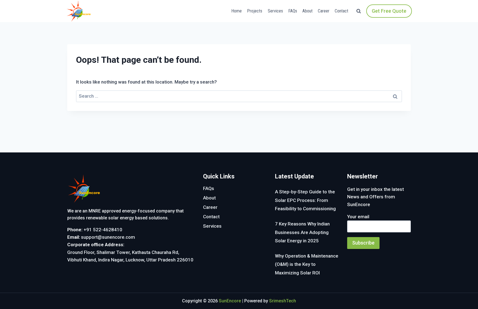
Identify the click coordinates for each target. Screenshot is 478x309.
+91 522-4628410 (103, 229)
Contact (341, 11)
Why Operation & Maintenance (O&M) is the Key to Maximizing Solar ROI (306, 264)
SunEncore (230, 300)
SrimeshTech (282, 300)
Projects (254, 11)
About (307, 11)
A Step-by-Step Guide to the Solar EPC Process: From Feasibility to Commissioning (305, 200)
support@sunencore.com (108, 237)
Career (323, 11)
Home (236, 11)
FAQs (292, 11)
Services (275, 11)
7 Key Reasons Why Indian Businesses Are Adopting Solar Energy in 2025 (302, 232)
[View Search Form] (358, 11)
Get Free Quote (389, 11)
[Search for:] (239, 96)
